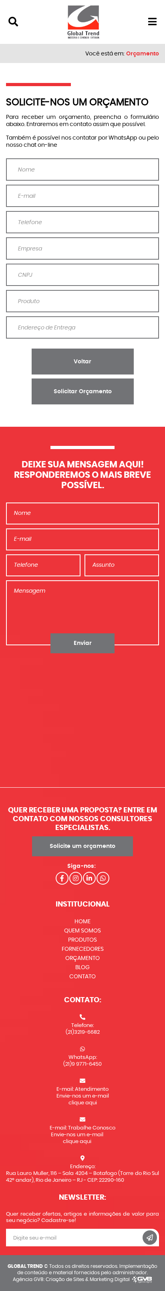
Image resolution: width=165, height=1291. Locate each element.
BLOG (82, 967)
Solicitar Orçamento (83, 391)
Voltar (82, 362)
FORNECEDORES (83, 949)
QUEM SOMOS (82, 931)
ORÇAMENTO (82, 958)
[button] (13, 22)
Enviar (83, 643)
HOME (82, 921)
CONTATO (82, 977)
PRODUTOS (82, 940)
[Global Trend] (83, 21)
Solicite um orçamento (82, 846)
